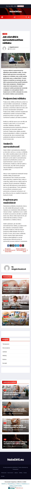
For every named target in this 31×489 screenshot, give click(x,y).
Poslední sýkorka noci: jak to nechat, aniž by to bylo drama (14, 289)
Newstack (24, 467)
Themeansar (15, 469)
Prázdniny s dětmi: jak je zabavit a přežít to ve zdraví (15, 426)
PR (4, 390)
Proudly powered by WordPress (10, 467)
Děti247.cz (4, 483)
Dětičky (4, 33)
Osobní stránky (18, 485)
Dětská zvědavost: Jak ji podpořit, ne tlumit (21, 250)
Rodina (4, 359)
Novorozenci (6, 348)
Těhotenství (6, 344)
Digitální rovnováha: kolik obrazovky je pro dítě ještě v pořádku (15, 411)
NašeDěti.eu (15, 11)
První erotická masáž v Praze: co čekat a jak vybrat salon (15, 443)
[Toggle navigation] (14, 17)
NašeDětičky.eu (12, 483)
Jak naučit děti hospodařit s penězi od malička (15, 394)
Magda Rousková (14, 47)
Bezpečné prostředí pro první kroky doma (10, 250)
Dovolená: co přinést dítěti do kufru (15, 320)
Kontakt (5, 363)
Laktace (5, 351)
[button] (26, 17)
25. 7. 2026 (8, 446)
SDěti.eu (19, 483)
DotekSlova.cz (25, 483)
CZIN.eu (11, 485)
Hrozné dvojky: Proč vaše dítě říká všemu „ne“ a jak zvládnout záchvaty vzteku (15, 305)
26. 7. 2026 (8, 397)
